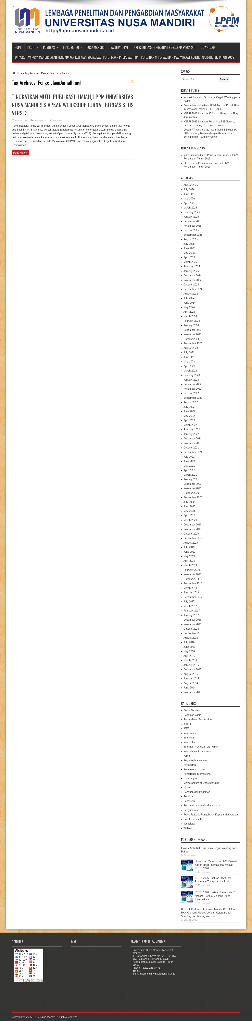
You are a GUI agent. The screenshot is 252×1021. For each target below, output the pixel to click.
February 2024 (191, 320)
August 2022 (190, 402)
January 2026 (191, 216)
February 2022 (191, 429)
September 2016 (192, 633)
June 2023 (189, 357)
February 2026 (191, 212)
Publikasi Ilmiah (192, 819)
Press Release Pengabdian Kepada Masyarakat (164, 47)
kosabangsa (190, 778)
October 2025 (191, 230)
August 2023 (190, 348)
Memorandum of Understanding (201, 782)
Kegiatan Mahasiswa (195, 760)
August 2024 (190, 293)
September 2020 (192, 497)
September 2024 (192, 289)
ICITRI (187, 724)
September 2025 (192, 234)
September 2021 (192, 452)
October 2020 (191, 492)
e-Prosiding (71, 47)
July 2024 (189, 298)
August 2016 (190, 637)
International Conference (197, 751)
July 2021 (189, 456)
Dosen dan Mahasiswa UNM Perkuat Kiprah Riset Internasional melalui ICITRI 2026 (216, 865)
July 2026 (189, 189)
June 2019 (189, 551)
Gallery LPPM (119, 47)
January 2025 (191, 271)
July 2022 (189, 406)
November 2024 (192, 280)
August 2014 (190, 683)
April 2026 (189, 203)
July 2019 (189, 547)
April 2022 (189, 420)
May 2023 (189, 361)
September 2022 (192, 397)
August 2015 (190, 674)
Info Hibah (189, 737)
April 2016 (189, 655)
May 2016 (189, 651)
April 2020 (189, 515)
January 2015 (191, 678)
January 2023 (191, 379)
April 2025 (189, 257)
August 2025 (190, 239)
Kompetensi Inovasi (194, 769)
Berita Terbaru (191, 710)
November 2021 (192, 443)
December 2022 (192, 384)
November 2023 (192, 334)
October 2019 (191, 533)
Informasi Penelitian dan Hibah (200, 746)
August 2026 (190, 184)
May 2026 (189, 198)
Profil (31, 47)
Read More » (20, 152)
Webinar (188, 828)
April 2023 (189, 366)
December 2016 (192, 619)
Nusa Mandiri (95, 47)
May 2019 (189, 556)
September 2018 (192, 583)
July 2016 (189, 642)
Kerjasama (189, 764)
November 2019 (192, 529)
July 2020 (189, 501)
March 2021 (190, 474)
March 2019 (190, 565)
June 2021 (189, 461)
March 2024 (190, 316)
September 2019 (192, 538)
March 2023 (190, 370)
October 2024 (191, 284)
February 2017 (191, 610)
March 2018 (190, 587)
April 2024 (189, 311)
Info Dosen (189, 733)
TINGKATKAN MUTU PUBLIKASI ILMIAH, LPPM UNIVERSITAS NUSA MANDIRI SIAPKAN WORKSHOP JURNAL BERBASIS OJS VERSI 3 (72, 105)
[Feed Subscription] (132, 81)
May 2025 (189, 252)
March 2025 (190, 261)
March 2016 (190, 660)
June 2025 (189, 248)
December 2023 (192, 329)
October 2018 (191, 578)
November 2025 (192, 225)
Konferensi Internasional (197, 773)
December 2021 (192, 438)
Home (18, 47)
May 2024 (189, 307)
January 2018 (191, 592)
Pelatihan (188, 796)
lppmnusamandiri (193, 155)
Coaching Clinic (192, 714)
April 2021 (189, 470)
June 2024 (189, 302)
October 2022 (191, 393)
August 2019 (190, 542)
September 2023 (192, 343)
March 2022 (190, 424)
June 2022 (189, 411)
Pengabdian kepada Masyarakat (201, 805)
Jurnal (186, 755)
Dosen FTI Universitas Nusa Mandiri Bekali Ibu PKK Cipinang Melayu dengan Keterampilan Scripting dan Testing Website (210, 133)
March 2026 (190, 207)
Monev (187, 787)
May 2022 (189, 415)
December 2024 (192, 275)
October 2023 (191, 338)
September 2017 (192, 597)
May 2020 (189, 511)
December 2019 (192, 524)
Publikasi (49, 47)
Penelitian (189, 801)
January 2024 (191, 325)
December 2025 (192, 221)
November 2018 (192, 574)
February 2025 (191, 266)
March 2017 (190, 606)
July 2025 (189, 243)
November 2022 (192, 388)
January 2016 (191, 664)
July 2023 (189, 352)
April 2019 (189, 560)
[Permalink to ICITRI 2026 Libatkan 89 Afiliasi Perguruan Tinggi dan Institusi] (187, 887)
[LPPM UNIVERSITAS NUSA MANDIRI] (126, 32)
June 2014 (189, 687)
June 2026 (189, 194)
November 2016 (192, 624)
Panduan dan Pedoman (196, 791)
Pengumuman (191, 810)
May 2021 (189, 465)
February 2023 (191, 375)
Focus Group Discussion (197, 719)
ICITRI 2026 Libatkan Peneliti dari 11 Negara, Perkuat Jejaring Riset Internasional (216, 896)
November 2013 (192, 692)
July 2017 (189, 601)
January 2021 (191, 479)
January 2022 (191, 434)
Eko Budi (188, 163)
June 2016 (189, 646)
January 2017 (191, 615)
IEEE (186, 728)
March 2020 (190, 520)
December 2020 (192, 483)
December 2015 (192, 669)
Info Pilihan (189, 742)
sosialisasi (189, 823)
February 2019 (191, 569)
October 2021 (191, 447)
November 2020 (192, 488)
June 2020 (189, 506)
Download (208, 47)
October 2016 (191, 628)
